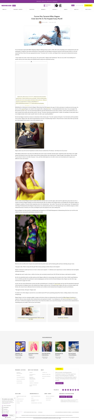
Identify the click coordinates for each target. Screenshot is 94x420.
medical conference (21, 379)
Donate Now (88, 5)
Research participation (19, 373)
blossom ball (19, 381)
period (48, 107)
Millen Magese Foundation (69, 297)
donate (31, 372)
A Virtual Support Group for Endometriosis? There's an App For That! (31, 318)
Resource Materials (46, 376)
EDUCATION (49, 1)
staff (43, 378)
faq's (32, 398)
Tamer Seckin (57, 283)
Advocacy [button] (55, 9)
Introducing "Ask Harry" (63, 317)
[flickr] (8, 5)
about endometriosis (35, 396)
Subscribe (62, 396)
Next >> (63, 306)
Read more (8, 403)
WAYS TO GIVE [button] (88, 9)
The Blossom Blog (47, 337)
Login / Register (78, 5)
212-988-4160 (40, 412)
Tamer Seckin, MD (20, 399)
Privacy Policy (64, 399)
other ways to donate (32, 375)
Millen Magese (27, 105)
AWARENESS (54, 1)
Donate (69, 396)
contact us (44, 372)
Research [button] (43, 9)
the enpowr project (21, 377)
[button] (8, 417)
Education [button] (32, 9)
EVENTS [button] (65, 9)
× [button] (14, 398)
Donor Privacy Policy (65, 401)
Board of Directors (46, 374)
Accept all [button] (5, 415)
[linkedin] (10, 5)
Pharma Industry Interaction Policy (68, 400)
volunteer (31, 381)
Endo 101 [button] (4, 9)
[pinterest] (9, 5)
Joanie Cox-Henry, (45, 22)
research (18, 375)
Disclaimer (75, 399)
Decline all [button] (12, 415)
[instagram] (6, 5)
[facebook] (2, 5)
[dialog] (8, 408)
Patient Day (48, 400)
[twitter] (3, 5)
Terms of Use (70, 399)
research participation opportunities (32, 378)
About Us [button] (76, 9)
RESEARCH (39, 1)
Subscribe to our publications (66, 393)
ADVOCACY (44, 1)
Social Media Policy (74, 401)
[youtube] (5, 5)
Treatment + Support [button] (17, 9)
